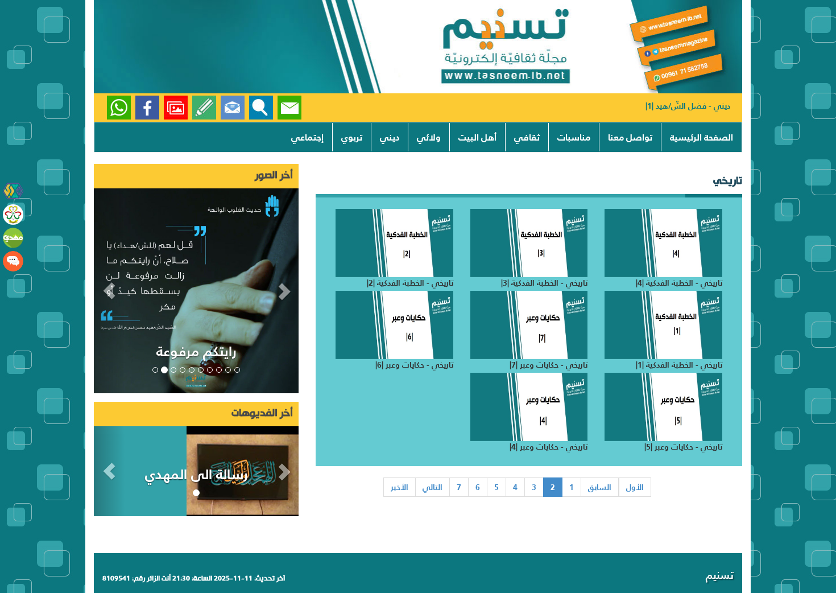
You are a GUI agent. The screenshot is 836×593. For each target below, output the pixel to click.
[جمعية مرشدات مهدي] (13, 214)
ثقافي (527, 137)
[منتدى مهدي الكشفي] (13, 261)
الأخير (399, 487)
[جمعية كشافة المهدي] (13, 191)
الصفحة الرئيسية (701, 137)
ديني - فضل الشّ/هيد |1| (688, 106)
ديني (389, 137)
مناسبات (573, 137)
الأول (635, 487)
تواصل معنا (630, 137)
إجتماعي (307, 137)
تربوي (351, 137)
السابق (599, 487)
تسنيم (720, 575)
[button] (109, 290)
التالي (432, 487)
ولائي (429, 137)
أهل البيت (477, 137)
